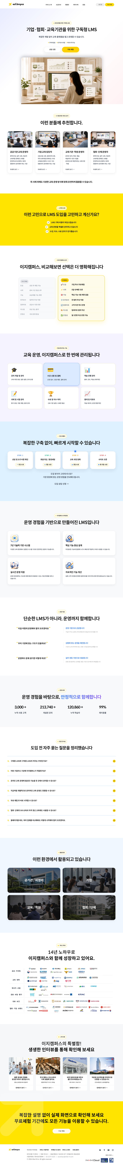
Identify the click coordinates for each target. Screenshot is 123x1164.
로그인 (100, 4)
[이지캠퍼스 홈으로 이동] (16, 4)
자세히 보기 (14, 169)
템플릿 (67, 5)
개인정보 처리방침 (32, 1150)
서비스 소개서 (66, 1150)
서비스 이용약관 (44, 1150)
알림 (84, 5)
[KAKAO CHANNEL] (104, 1150)
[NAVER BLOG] (100, 1150)
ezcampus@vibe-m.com (65, 1157)
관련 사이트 (109, 1155)
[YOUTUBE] (108, 1150)
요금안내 (58, 5)
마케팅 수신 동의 (56, 1150)
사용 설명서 (75, 1150)
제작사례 (75, 5)
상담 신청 (52, 49)
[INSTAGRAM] (112, 1150)
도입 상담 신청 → (61, 484)
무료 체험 (109, 4)
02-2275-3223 (50, 1157)
